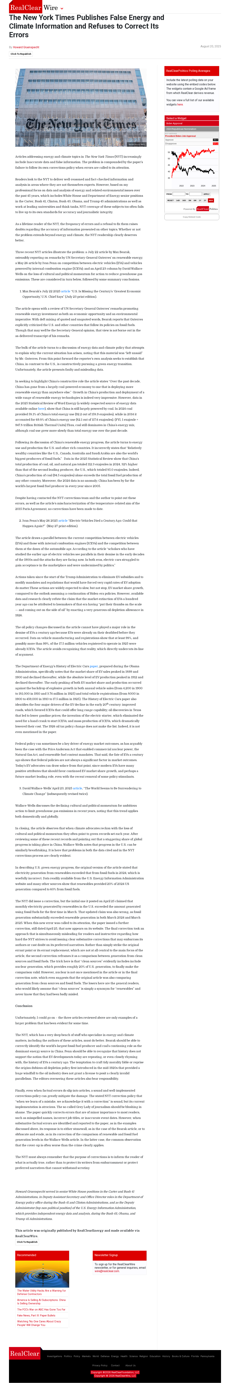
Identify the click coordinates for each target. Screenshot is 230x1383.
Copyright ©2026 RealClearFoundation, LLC (115, 1372)
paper (94, 666)
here (41, 408)
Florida (195, 1356)
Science (133, 1356)
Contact (115, 1365)
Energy (115, 1356)
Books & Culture (180, 1356)
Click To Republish (21, 54)
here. (180, 104)
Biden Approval (174, 123)
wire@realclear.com (107, 1271)
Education (155, 1356)
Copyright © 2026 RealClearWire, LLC (115, 1375)
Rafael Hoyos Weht (137, 144)
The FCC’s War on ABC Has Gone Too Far (41, 1309)
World (96, 1356)
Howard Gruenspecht (26, 47)
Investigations (54, 1356)
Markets (86, 1356)
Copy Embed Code (192, 217)
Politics (68, 1356)
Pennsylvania (207, 1356)
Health (124, 1356)
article (65, 291)
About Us (130, 1365)
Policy (77, 1356)
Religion (143, 1356)
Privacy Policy (99, 1365)
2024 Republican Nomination (181, 129)
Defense (105, 1356)
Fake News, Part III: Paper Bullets (36, 1315)
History (166, 1356)
